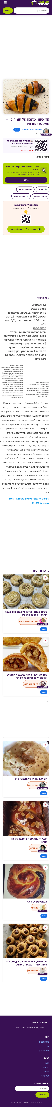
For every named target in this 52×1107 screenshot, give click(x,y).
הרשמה (42, 1095)
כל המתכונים (44, 1041)
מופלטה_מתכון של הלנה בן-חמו (31, 779)
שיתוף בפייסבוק (40, 196)
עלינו (47, 1063)
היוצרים (46, 1046)
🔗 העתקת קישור (21, 196)
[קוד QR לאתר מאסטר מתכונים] (26, 219)
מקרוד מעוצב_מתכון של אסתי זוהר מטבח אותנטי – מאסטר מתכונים (26, 613)
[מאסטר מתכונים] (40, 2)
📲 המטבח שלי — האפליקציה (26, 229)
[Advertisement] (26, 50)
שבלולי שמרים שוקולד (36, 901)
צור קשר (46, 1067)
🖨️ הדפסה (42, 189)
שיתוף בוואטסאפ (25, 189)
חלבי (17, 129)
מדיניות (46, 1071)
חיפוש (7, 10)
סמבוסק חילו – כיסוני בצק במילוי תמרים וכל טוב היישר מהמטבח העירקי (27, 676)
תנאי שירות (45, 1075)
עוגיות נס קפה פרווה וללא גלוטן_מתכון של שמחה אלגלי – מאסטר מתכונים (26, 963)
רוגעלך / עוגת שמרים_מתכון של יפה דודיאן (29, 840)
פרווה (44, 629)
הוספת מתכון (44, 1050)
